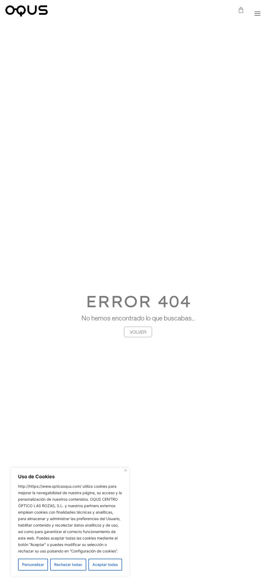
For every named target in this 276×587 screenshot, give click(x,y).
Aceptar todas (105, 564)
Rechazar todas (68, 564)
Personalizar (33, 564)
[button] (257, 13)
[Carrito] (241, 10)
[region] (70, 522)
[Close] (126, 470)
